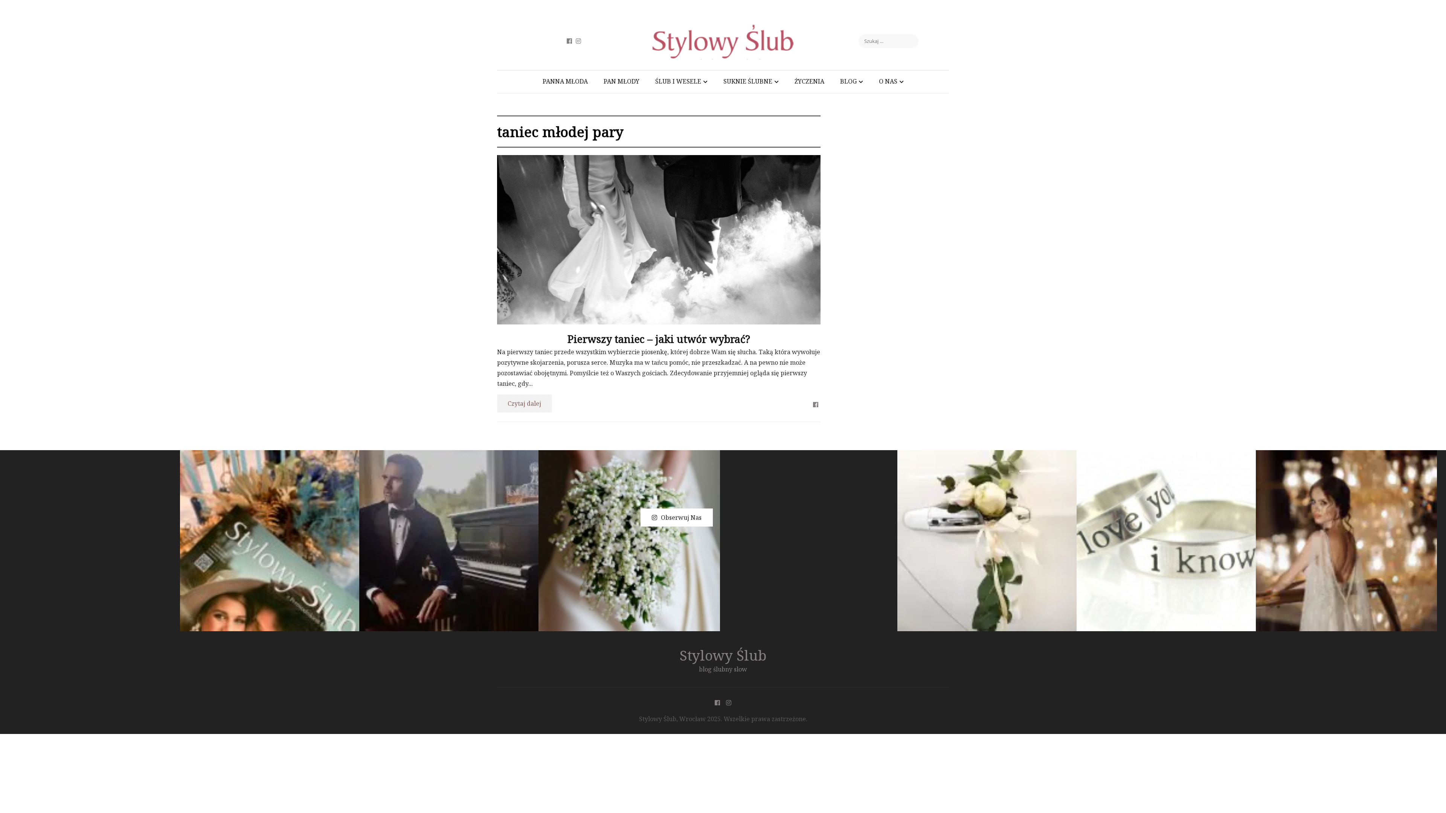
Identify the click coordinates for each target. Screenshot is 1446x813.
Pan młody (621, 81)
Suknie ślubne (747, 81)
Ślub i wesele (678, 81)
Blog (848, 81)
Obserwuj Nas (681, 517)
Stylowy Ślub (723, 655)
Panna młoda (565, 81)
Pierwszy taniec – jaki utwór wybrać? (658, 339)
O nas (888, 81)
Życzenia (809, 81)
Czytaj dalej (524, 403)
